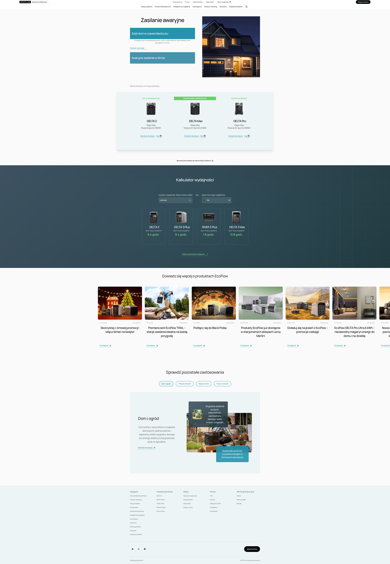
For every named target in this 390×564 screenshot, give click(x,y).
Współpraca (214, 507)
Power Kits (133, 523)
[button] (176, 200)
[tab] (166, 383)
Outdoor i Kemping (135, 500)
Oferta (239, 496)
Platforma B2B (241, 500)
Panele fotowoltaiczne (137, 511)
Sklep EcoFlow (252, 549)
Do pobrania (213, 511)
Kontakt (212, 500)
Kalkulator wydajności (190, 496)
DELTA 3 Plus (160, 500)
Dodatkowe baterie (136, 534)
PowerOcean (134, 507)
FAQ (211, 496)
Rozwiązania (134, 519)
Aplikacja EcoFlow (215, 503)
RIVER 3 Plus (160, 503)
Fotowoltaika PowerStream (138, 496)
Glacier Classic (161, 507)
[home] (34, 2)
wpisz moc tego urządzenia (213, 195)
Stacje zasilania (135, 503)
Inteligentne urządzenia (137, 515)
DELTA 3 (159, 496)
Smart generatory (135, 527)
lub (197, 195)
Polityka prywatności (136, 560)
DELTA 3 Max (161, 511)
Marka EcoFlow (188, 500)
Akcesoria (133, 530)
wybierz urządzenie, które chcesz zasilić (176, 195)
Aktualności (187, 503)
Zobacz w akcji (188, 507)
